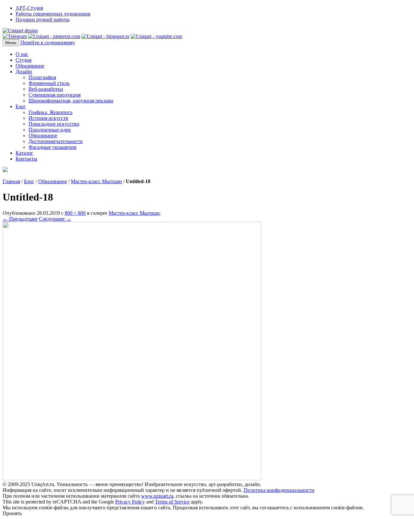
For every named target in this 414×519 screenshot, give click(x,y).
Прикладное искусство (53, 124)
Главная (11, 181)
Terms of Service (172, 501)
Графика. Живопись (50, 112)
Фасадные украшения (52, 147)
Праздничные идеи (49, 129)
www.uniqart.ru (157, 496)
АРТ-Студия (29, 8)
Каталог (24, 153)
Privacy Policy (130, 501)
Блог (21, 106)
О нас (22, 54)
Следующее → (55, 219)
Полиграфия (42, 77)
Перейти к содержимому (47, 42)
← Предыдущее (20, 219)
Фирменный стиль (49, 83)
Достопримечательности (55, 141)
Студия (23, 60)
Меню (10, 42)
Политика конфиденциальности (279, 490)
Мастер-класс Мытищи (96, 181)
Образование (30, 65)
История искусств (48, 118)
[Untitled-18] (132, 478)
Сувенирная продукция (54, 95)
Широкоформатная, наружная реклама (70, 100)
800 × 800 (75, 213)
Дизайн (24, 71)
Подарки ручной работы (43, 19)
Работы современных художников (53, 13)
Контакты (26, 158)
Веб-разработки (45, 89)
